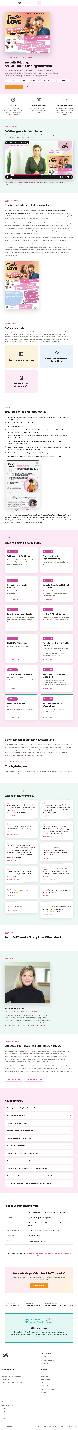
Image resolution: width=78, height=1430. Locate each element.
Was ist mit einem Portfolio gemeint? (20, 1130)
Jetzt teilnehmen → (13, 87)
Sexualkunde (49, 1253)
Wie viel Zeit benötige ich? (16, 1146)
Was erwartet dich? (33, 87)
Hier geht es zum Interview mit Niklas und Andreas (22, 182)
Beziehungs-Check (7, 1405)
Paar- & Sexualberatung (47, 1357)
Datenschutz (44, 1426)
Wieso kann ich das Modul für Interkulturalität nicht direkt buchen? (30, 1183)
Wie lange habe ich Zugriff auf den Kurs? (21, 1108)
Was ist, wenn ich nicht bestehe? (18, 1123)
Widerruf (55, 1426)
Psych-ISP (43, 1392)
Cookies (61, 1426)
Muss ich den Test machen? (16, 1115)
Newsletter (5, 1402)
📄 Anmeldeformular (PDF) (34, 1079)
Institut (42, 1382)
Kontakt (4, 1408)
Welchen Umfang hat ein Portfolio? (19, 1138)
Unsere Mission (45, 1373)
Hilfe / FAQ (5, 1418)
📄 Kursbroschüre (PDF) (13, 1079)
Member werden (7, 1415)
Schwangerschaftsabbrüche (35, 1253)
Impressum (36, 1426)
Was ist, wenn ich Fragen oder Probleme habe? (23, 1153)
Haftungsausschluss (70, 1426)
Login (3, 1411)
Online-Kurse (44, 1363)
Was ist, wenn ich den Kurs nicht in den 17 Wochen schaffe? (27, 1168)
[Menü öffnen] (39, 3)
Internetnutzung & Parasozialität (11, 1376)
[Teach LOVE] (5, 1354)
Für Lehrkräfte (6, 1379)
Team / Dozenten (45, 1379)
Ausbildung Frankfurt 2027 (48, 1360)
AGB (50, 1426)
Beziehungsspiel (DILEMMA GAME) (12, 1382)
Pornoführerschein (7, 1373)
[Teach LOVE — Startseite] (19, 3)
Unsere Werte (44, 1376)
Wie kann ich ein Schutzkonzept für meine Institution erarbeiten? (29, 1176)
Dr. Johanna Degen (46, 1386)
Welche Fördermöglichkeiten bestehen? (20, 1161)
